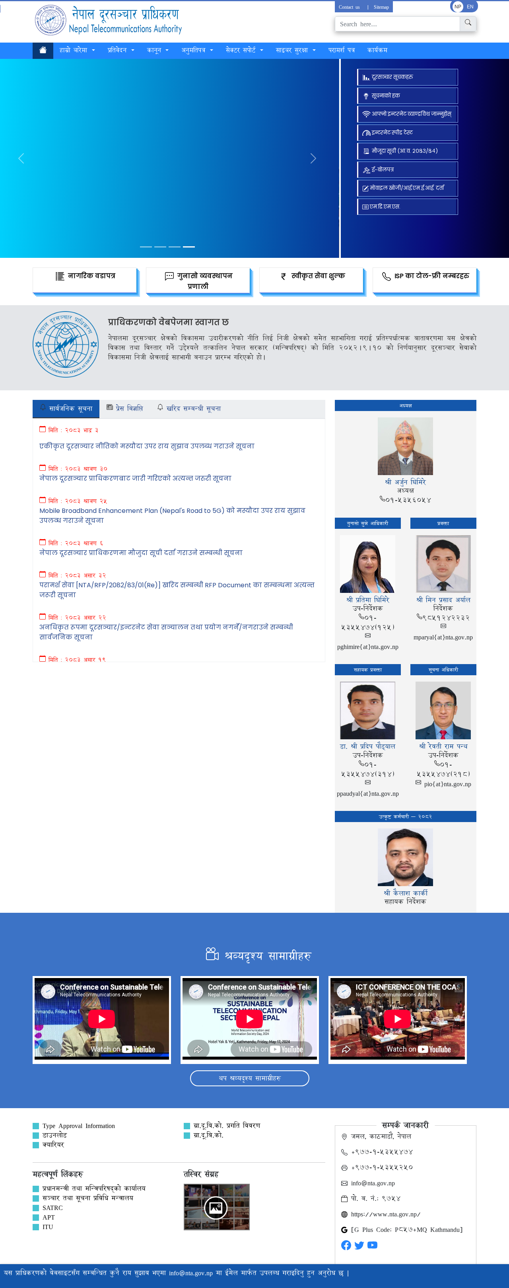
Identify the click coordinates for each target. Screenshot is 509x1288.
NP (458, 7)
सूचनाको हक (386, 95)
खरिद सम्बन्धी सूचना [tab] (192, 408)
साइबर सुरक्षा (293, 50)
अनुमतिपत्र (194, 50)
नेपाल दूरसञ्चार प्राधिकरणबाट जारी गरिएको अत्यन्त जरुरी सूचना (135, 478)
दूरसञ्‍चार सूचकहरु (392, 77)
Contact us (350, 7)
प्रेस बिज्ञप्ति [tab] (128, 408)
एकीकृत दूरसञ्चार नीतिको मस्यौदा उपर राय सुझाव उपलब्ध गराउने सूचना (146, 446)
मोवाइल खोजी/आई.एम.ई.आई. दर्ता (406, 188)
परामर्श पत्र (341, 50)
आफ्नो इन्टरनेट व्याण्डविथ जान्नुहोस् (411, 114)
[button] (314, 158)
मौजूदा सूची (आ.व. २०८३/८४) (404, 151)
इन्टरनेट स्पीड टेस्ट (392, 132)
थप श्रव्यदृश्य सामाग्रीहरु (250, 1078)
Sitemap (381, 7)
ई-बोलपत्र (382, 169)
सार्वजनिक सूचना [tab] (69, 408)
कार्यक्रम (377, 50)
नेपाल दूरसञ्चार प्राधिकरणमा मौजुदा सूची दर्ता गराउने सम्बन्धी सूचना (141, 552)
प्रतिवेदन (119, 50)
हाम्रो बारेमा (75, 50)
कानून (155, 50)
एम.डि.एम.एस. (384, 206)
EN (470, 7)
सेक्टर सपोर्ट (242, 50)
